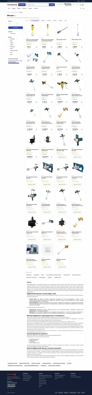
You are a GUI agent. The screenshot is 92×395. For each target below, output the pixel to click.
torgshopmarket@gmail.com (60, 375)
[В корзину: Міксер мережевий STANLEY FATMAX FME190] (51, 102)
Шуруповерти (36, 274)
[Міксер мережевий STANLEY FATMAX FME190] (48, 85)
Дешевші (49, 20)
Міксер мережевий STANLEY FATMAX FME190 (47, 95)
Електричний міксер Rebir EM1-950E (31, 177)
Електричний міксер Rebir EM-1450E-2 (77, 177)
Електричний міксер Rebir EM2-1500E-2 (31, 205)
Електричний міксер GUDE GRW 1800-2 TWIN (62, 150)
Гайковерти (50, 277)
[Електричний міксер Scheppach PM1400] (48, 57)
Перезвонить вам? (68, 5)
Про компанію (73, 375)
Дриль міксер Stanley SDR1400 (61, 260)
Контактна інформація (59, 376)
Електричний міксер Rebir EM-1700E (46, 177)
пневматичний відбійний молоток (31, 365)
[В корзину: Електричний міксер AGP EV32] (66, 74)
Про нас (78, 1)
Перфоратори (28, 274)
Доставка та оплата (26, 375)
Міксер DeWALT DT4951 (61, 39)
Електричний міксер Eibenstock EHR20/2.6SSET (46, 123)
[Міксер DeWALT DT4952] (78, 30)
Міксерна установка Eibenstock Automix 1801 (62, 232)
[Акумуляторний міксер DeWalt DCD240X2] (78, 222)
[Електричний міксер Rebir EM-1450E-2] (78, 167)
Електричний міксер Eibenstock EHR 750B (30, 123)
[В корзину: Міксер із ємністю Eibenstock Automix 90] (36, 157)
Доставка (83, 1)
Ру (80, 8)
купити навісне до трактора (59, 363)
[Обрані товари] (77, 4)
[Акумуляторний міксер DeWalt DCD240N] (63, 112)
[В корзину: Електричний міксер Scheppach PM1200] (36, 74)
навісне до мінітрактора (24, 363)
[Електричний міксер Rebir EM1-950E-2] (63, 167)
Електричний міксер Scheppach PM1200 (30, 68)
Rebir (12, 40)
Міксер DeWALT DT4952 (76, 39)
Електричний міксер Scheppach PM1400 (45, 68)
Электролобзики (67, 274)
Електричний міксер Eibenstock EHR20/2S (45, 205)
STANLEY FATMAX (14, 50)
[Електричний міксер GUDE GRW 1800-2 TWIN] (63, 140)
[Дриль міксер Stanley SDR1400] (63, 250)
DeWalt (12, 42)
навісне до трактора (36, 363)
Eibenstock (13, 39)
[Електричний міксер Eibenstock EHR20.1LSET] (63, 195)
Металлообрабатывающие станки (45, 376)
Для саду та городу (42, 383)
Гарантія (30, 8)
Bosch (12, 48)
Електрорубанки (42, 277)
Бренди (19, 8)
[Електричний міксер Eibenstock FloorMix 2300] (32, 250)
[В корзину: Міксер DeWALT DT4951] (66, 47)
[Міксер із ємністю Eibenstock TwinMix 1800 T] (48, 140)
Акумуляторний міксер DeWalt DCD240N (61, 123)
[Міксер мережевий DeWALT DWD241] (63, 85)
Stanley (12, 44)
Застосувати (15, 27)
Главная (8, 12)
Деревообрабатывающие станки (45, 375)
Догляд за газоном (42, 380)
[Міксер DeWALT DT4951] (63, 30)
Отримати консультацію (14, 63)
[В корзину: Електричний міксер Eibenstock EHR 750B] (36, 129)
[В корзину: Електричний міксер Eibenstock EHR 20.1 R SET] (81, 102)
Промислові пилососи (76, 274)
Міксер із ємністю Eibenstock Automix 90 (32, 150)
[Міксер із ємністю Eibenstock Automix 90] (32, 140)
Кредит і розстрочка (27, 378)
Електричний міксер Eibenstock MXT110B (30, 95)
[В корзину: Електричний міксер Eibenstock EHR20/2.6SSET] (51, 129)
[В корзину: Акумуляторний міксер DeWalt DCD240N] (66, 129)
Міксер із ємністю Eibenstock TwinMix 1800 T (47, 150)
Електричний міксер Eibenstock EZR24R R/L (76, 123)
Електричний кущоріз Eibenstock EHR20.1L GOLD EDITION (77, 205)
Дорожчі (55, 20)
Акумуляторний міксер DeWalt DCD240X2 (76, 232)
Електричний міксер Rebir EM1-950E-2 (62, 177)
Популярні (43, 20)
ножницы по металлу (12, 363)
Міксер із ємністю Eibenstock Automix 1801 (32, 232)
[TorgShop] (12, 4)
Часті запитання (26, 380)
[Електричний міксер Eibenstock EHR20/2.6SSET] (48, 112)
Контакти (36, 8)
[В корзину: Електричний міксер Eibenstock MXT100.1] (81, 74)
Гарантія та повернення (27, 376)
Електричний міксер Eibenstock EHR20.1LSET (62, 205)
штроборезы (43, 365)
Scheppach (13, 46)
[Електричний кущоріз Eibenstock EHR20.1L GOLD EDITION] (78, 195)
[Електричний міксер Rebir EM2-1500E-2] (32, 195)
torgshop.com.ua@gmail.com (12, 382)
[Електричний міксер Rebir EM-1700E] (48, 167)
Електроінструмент (14, 12)
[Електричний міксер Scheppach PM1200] (32, 57)
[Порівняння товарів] (73, 4)
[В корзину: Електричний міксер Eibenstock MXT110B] (36, 102)
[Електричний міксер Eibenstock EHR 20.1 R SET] (78, 85)
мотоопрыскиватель (46, 363)
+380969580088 (67, 4)
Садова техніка (42, 378)
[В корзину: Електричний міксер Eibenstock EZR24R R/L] (81, 129)
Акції (9, 8)
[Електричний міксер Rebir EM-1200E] (78, 140)
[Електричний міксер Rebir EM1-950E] (32, 167)
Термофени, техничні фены (31, 277)
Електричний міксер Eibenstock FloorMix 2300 (31, 260)
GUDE (12, 54)
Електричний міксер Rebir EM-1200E (77, 150)
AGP (12, 52)
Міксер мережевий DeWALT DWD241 (62, 95)
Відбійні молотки (58, 277)
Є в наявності (13, 33)
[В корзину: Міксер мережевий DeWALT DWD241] (66, 102)
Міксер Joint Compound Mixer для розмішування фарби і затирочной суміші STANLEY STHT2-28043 (47, 40)
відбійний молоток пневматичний (15, 365)
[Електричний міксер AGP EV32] (63, 57)
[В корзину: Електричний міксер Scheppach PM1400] (51, 74)
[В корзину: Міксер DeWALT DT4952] (81, 47)
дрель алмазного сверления (54, 365)
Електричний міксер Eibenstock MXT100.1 (76, 68)
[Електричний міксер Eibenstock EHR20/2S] (48, 195)
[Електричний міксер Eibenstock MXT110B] (32, 85)
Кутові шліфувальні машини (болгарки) (53, 274)
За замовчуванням (35, 20)
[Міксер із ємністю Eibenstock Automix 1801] (32, 222)
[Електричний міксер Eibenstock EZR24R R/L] (78, 112)
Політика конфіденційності (76, 376)
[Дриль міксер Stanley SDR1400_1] (48, 250)
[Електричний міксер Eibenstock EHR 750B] (32, 112)
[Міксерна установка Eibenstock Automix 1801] (63, 222)
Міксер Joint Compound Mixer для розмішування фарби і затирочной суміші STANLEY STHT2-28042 (32, 40)
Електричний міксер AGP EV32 (62, 68)
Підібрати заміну (62, 157)
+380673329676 (67, 3)
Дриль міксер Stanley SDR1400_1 (45, 260)
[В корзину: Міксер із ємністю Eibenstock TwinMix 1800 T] (51, 157)
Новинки (14, 8)
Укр (83, 8)
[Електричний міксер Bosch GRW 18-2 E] (48, 222)
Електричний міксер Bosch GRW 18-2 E (47, 232)
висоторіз (69, 363)
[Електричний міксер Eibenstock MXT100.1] (78, 57)
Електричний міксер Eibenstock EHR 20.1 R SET (77, 95)
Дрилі (43, 274)
